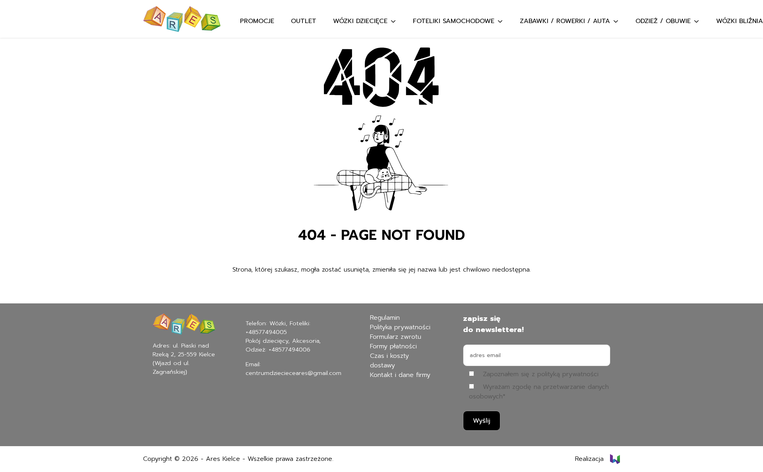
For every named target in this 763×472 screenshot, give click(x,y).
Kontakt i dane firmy (400, 375)
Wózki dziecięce (360, 21)
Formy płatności (393, 346)
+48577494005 (266, 332)
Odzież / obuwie (663, 21)
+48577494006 (289, 349)
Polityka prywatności (400, 327)
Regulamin (385, 317)
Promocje (257, 21)
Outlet (303, 21)
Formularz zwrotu (395, 337)
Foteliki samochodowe (453, 21)
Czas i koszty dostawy (389, 360)
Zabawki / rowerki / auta (565, 21)
